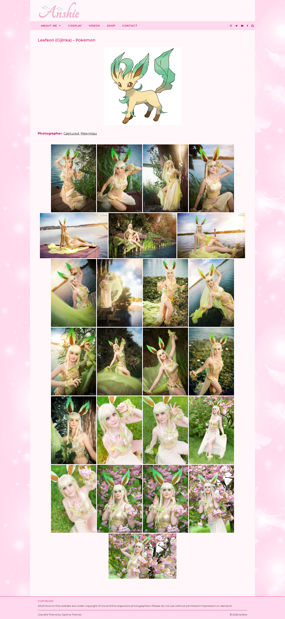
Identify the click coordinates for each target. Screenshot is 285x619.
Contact (129, 25)
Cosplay (75, 25)
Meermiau (89, 133)
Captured (71, 133)
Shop (111, 25)
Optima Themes (71, 614)
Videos (94, 25)
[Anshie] (60, 10)
